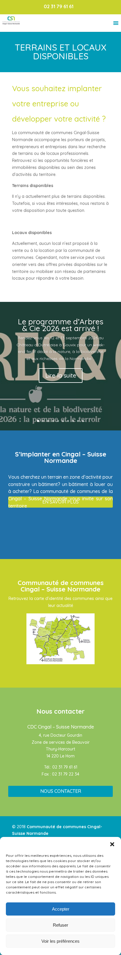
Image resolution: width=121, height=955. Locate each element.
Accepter (60, 908)
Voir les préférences (60, 941)
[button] (112, 844)
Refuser (60, 925)
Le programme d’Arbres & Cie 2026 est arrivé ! (60, 325)
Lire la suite (60, 375)
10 (83, 421)
